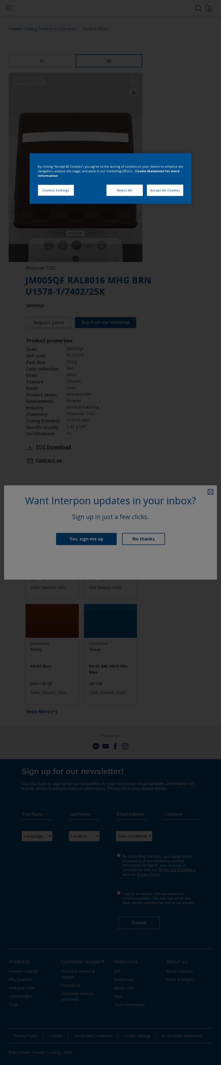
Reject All (124, 190)
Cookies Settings (56, 190)
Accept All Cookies (165, 190)
